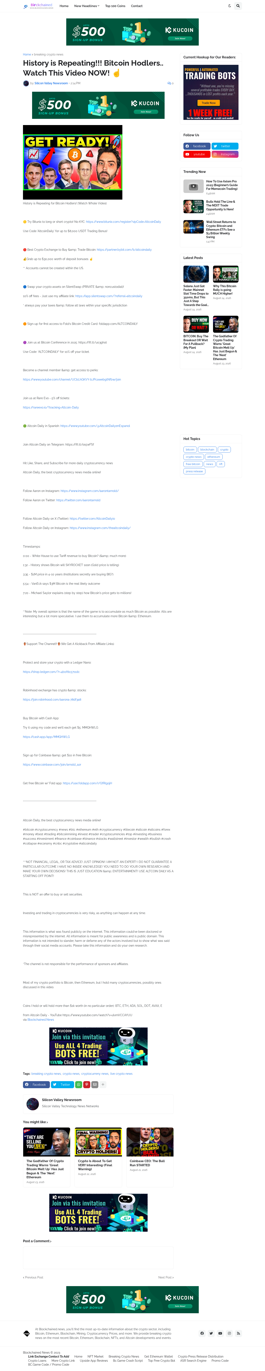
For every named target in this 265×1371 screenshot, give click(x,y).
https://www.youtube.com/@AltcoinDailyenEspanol (95, 426)
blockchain (207, 449)
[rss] (238, 1333)
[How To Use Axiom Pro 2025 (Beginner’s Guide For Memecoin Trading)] (193, 186)
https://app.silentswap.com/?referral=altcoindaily (108, 296)
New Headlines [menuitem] (85, 6)
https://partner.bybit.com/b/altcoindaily (124, 249)
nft (220, 464)
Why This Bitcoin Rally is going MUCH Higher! (224, 289)
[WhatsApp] (78, 1084)
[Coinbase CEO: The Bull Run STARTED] (149, 1142)
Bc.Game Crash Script (128, 1360)
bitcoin (190, 449)
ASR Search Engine (193, 1360)
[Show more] (102, 1084)
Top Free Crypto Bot (161, 1360)
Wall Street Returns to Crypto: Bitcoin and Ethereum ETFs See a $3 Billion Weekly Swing (221, 229)
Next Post (165, 1277)
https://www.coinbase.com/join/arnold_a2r (52, 764)
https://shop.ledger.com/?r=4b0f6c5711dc (51, 671)
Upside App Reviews (94, 1360)
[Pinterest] (86, 1084)
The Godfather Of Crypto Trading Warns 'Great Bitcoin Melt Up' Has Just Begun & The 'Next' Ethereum (45, 1169)
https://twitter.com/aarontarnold (78, 500)
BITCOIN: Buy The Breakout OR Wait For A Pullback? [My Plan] (195, 342)
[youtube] (220, 1333)
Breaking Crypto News (124, 1356)
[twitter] (211, 1333)
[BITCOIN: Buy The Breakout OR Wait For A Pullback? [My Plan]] (196, 324)
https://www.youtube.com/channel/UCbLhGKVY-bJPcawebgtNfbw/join (72, 379)
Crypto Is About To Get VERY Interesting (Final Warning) (95, 1165)
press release (194, 471)
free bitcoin (193, 464)
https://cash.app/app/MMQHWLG (46, 737)
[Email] (94, 1084)
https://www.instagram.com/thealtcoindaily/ (100, 528)
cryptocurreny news (94, 1073)
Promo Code (220, 1360)
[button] (229, 6)
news (209, 464)
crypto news (71, 1073)
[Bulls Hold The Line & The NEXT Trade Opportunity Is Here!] (193, 206)
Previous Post (34, 1277)
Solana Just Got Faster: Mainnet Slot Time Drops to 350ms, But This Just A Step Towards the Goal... (196, 295)
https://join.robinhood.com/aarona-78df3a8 (52, 699)
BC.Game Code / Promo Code (48, 1364)
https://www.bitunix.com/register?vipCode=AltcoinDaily (123, 221)
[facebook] (202, 1333)
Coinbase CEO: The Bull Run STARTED (147, 1163)
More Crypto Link (63, 1360)
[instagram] (229, 1333)
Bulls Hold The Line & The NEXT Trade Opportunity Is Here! (220, 205)
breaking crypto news (48, 54)
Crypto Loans (37, 1360)
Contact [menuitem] (137, 6)
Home (27, 54)
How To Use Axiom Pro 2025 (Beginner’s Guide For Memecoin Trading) (222, 185)
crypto (224, 449)
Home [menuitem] (64, 6)
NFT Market (96, 1356)
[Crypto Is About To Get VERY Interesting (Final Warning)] (98, 1142)
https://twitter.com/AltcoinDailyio (92, 518)
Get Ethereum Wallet (158, 1356)
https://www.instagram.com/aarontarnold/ (90, 491)
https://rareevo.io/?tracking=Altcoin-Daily (51, 407)
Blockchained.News (41, 1019)
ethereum (213, 456)
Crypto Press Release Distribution (200, 1356)
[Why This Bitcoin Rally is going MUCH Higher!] (225, 274)
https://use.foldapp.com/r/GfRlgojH (87, 783)
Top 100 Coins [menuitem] (115, 6)
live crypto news (121, 1073)
